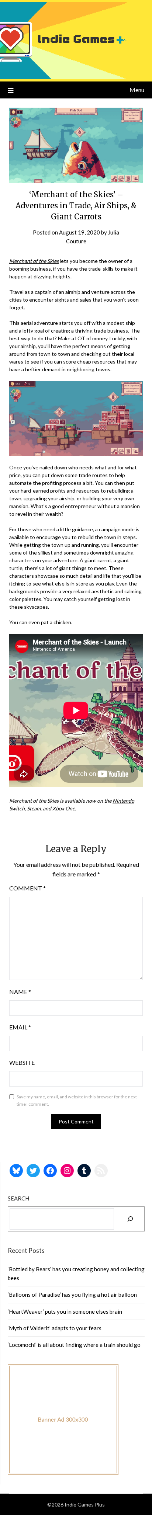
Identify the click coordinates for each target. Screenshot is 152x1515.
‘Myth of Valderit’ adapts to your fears (54, 1328)
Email (20, 1027)
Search (18, 1198)
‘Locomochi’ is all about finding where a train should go (74, 1344)
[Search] (130, 1219)
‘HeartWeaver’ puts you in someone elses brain (65, 1311)
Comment (27, 888)
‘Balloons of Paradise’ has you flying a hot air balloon (72, 1294)
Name (20, 991)
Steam (34, 808)
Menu (136, 89)
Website (22, 1062)
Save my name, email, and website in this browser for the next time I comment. (77, 1100)
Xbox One (63, 808)
